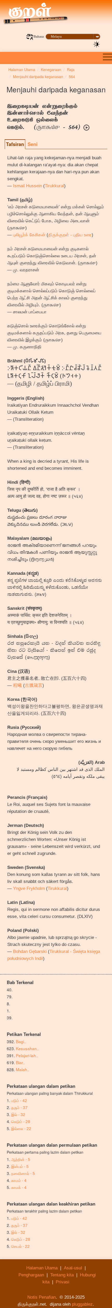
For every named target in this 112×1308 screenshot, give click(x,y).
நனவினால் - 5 (23, 1173)
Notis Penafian (41, 1297)
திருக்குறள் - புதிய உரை (70, 234)
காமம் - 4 (19, 1180)
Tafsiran (15, 144)
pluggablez (82, 1304)
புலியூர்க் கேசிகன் (29, 234)
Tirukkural (54, 185)
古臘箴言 (33, 685)
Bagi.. (21, 1041)
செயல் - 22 (20, 1246)
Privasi (62, 1281)
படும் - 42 (19, 1100)
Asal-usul (73, 1267)
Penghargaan (31, 1274)
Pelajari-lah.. (27, 1055)
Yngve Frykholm (29, 888)
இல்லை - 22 (21, 1128)
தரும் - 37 (19, 1107)
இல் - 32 (18, 1114)
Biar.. (20, 1062)
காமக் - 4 (19, 1187)
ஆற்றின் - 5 (20, 1159)
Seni (33, 144)
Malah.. (22, 1069)
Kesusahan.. (27, 1048)
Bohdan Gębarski (30, 951)
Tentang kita (62, 1274)
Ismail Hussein (27, 185)
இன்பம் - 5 (20, 1166)
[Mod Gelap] (96, 43)
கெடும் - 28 (20, 1121)
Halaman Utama (42, 1267)
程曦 (17, 685)
